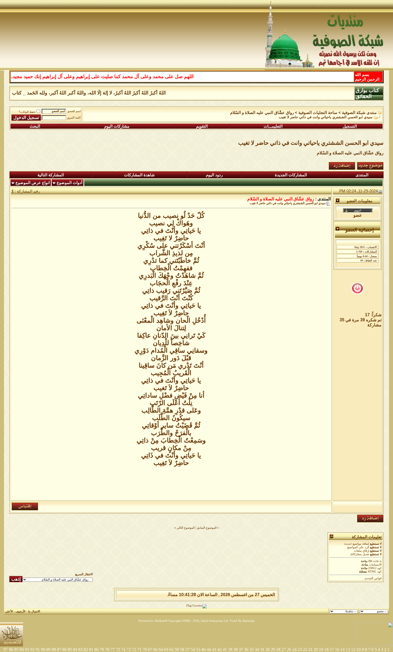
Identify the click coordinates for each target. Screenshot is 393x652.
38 (235, 649)
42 (219, 649)
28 (278, 649)
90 (43, 649)
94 (22, 649)
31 (262, 649)
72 (134, 649)
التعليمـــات (273, 126)
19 (321, 649)
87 (59, 649)
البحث (35, 126)
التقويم (202, 126)
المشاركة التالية (50, 175)
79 (102, 649)
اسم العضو (74, 111)
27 (284, 649)
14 (342, 649)
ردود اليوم (214, 175)
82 (86, 649)
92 (32, 649)
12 (353, 649)
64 (161, 649)
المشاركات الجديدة (291, 175)
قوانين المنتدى (373, 578)
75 (118, 649)
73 (128, 649)
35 (251, 649)
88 (54, 649)
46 (203, 649)
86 (64, 649)
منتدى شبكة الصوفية (359, 112)
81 (91, 649)
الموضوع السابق (207, 527)
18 (326, 649)
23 (300, 649)
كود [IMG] (375, 568)
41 (225, 649)
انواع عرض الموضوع (33, 183)
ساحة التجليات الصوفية (317, 112)
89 (48, 649)
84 (75, 649)
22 (305, 649)
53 (198, 649)
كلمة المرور (74, 117)
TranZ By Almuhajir (242, 620)
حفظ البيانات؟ (27, 111)
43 (214, 649)
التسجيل (350, 126)
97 (5, 649)
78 (107, 649)
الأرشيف (20, 611)
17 (332, 649)
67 (150, 649)
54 (193, 649)
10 (358, 649)
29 (273, 649)
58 (182, 649)
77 (112, 649)
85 (70, 649)
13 (348, 649)
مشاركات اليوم (116, 126)
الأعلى (9, 611)
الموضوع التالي (186, 527)
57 (187, 649)
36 (246, 649)
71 (139, 649)
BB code (373, 561)
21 (310, 649)
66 (155, 649)
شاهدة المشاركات (139, 175)
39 (230, 649)
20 (316, 649)
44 (209, 649)
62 (171, 649)
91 (38, 649)
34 (257, 649)
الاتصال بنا (34, 611)
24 (294, 649)
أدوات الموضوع (69, 183)
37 (241, 649)
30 (267, 649)
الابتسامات (375, 564)
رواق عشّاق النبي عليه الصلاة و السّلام (262, 112)
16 (337, 649)
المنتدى (362, 175)
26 (289, 649)
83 (80, 649)
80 (96, 649)
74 (123, 649)
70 (144, 649)
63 (166, 649)
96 (11, 649)
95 (16, 649)
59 (177, 649)
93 (27, 649)
